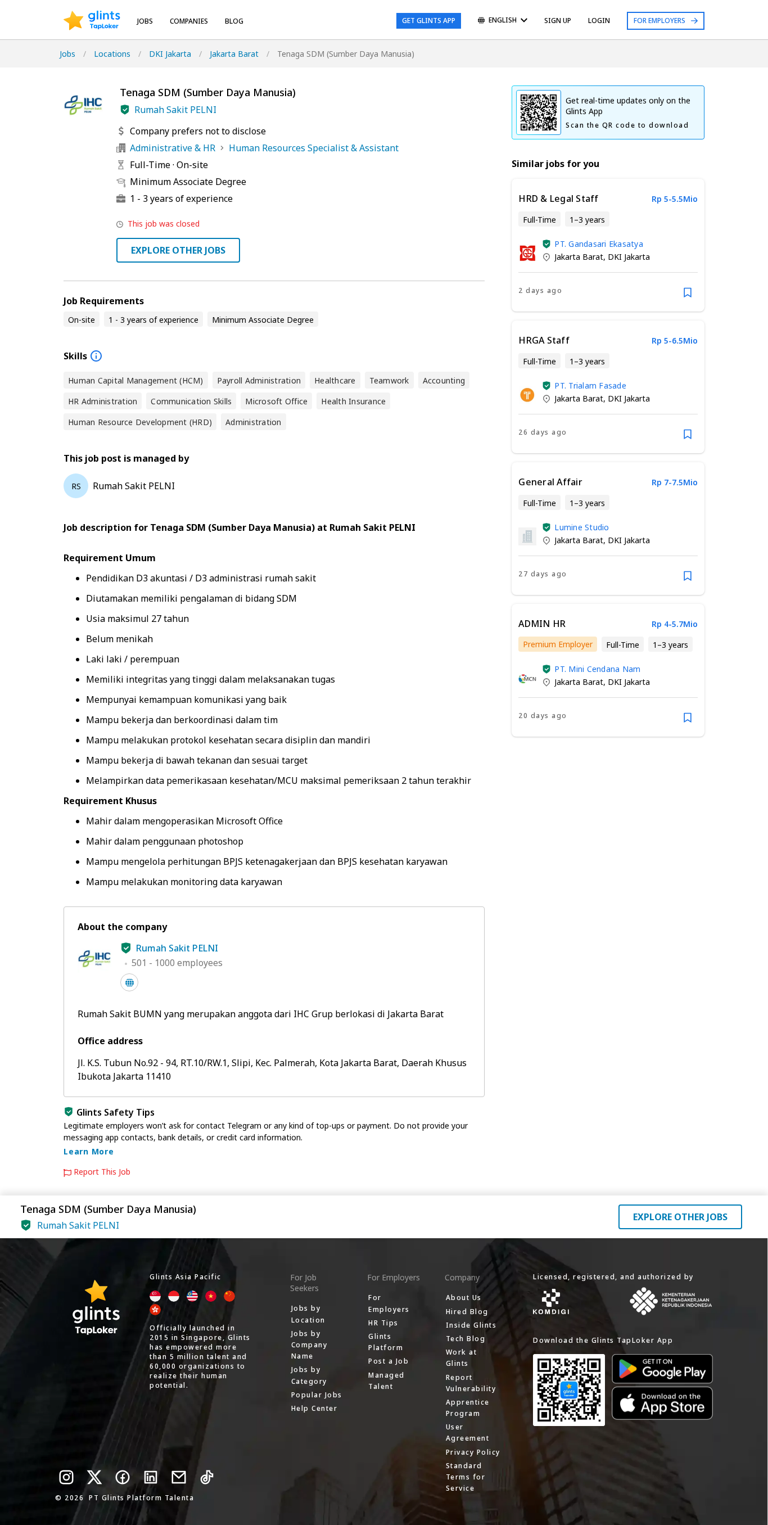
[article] (608, 245)
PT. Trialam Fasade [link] (590, 385)
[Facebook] (122, 1477)
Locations (112, 53)
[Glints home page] (92, 21)
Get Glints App (428, 20)
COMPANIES (189, 21)
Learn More (89, 1151)
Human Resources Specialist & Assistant (314, 148)
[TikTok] (207, 1477)
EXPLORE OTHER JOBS (178, 250)
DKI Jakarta (170, 53)
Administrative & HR (172, 148)
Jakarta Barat (234, 53)
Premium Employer (558, 644)
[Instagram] (66, 1477)
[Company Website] (129, 982)
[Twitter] (94, 1477)
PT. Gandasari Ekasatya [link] (598, 243)
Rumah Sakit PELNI (175, 109)
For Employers (659, 20)
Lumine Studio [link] (581, 527)
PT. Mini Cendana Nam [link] (597, 669)
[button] (125, 110)
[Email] (179, 1477)
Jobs (145, 21)
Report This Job (102, 1171)
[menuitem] (502, 21)
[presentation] (92, 21)
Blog (234, 21)
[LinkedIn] (150, 1477)
